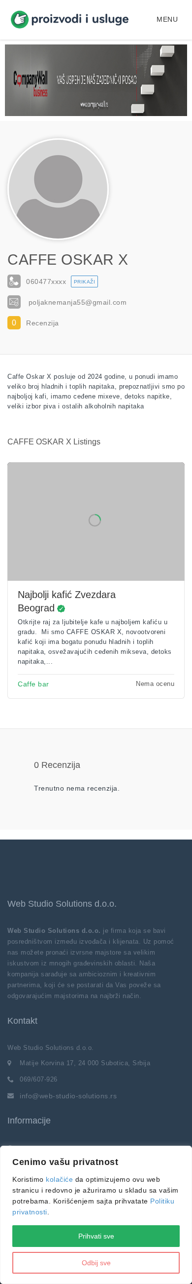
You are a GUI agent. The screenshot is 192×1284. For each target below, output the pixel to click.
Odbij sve (96, 1263)
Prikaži (85, 281)
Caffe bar (33, 684)
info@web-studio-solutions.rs (68, 1096)
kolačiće (59, 1179)
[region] (96, 1215)
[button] (167, 19)
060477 (46, 281)
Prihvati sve (96, 1236)
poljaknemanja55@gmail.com (78, 302)
